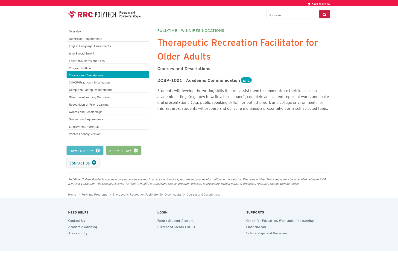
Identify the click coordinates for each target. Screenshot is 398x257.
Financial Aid (256, 226)
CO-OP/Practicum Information (89, 82)
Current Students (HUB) (176, 226)
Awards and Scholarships (85, 111)
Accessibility (78, 232)
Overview (75, 31)
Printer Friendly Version (84, 133)
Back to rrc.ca (320, 3)
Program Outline (80, 67)
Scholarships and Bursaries (266, 232)
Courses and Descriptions (86, 75)
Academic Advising (82, 226)
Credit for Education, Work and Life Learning (280, 220)
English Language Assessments (90, 45)
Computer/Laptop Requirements (90, 89)
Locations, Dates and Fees (87, 60)
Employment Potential (84, 126)
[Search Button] (324, 14)
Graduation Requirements (86, 119)
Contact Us (76, 220)
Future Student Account (175, 220)
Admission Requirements (85, 38)
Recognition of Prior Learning (88, 104)
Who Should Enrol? (81, 53)
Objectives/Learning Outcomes (90, 96)
